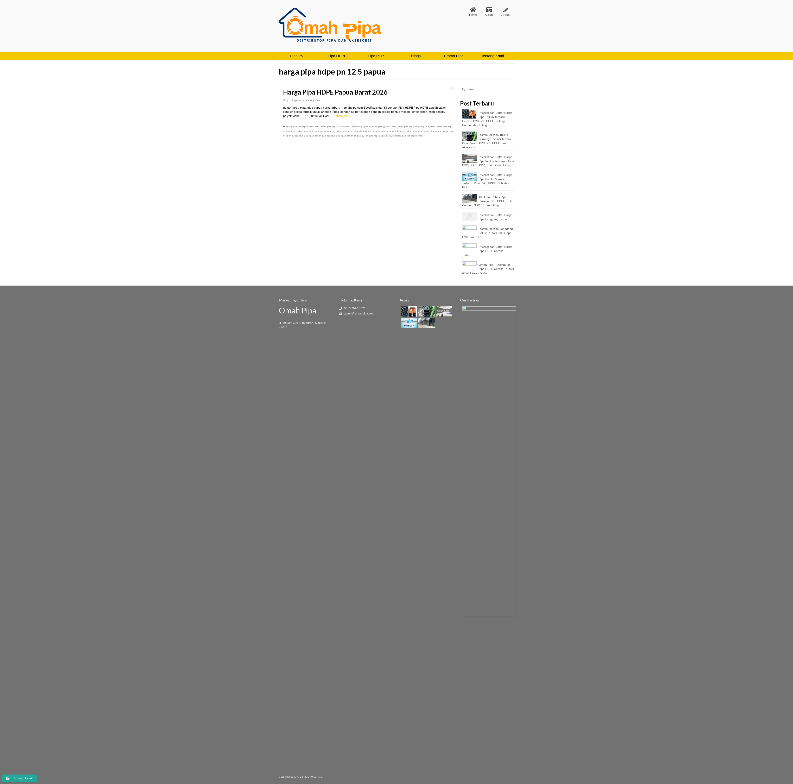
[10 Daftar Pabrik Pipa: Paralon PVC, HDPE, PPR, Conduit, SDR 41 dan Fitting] (426, 323)
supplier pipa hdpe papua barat (407, 136)
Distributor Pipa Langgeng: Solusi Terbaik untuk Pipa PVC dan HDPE (488, 233)
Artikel (308, 100)
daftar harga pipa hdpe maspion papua (410, 127)
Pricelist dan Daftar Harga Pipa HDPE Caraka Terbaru (487, 251)
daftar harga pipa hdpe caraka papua (333, 127)
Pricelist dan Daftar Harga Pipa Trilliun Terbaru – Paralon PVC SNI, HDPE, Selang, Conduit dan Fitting (487, 119)
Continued (340, 115)
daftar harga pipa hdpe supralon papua (316, 131)
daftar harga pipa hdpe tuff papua (388, 131)
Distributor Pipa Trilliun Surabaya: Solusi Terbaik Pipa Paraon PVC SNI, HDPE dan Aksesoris (486, 141)
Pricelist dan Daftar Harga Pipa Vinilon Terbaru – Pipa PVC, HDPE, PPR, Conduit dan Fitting (488, 161)
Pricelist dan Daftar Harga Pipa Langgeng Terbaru (495, 217)
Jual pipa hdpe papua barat (377, 136)
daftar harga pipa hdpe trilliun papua (353, 131)
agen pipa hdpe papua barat (299, 127)
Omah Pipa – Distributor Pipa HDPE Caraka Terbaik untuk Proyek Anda (488, 269)
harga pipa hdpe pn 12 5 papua (317, 136)
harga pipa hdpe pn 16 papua (348, 136)
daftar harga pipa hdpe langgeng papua (371, 127)
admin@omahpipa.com (358, 313)
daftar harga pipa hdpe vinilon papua (423, 131)
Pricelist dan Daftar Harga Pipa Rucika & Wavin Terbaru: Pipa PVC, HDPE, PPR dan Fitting (487, 181)
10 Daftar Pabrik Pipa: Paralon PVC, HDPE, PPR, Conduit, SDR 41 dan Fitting (487, 201)
